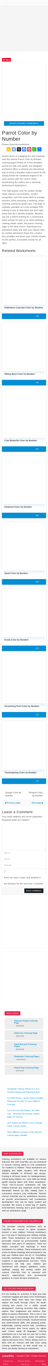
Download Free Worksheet (24, 123)
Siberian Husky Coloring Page (26, 1022)
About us (25, 1364)
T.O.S (5, 1364)
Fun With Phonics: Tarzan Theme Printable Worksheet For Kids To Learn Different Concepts (25, 1101)
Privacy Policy (24, 1361)
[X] (19, 149)
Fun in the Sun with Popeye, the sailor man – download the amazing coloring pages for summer (23, 1113)
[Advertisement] (24, 26)
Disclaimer (40, 1361)
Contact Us (8, 1361)
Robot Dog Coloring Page (26, 1068)
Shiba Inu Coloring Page (26, 1033)
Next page (36, 803)
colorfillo (8, 1356)
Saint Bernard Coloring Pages (25, 1045)
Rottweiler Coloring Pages (26, 1056)
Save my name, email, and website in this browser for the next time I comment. (24, 880)
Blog (44, 1364)
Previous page (13, 803)
